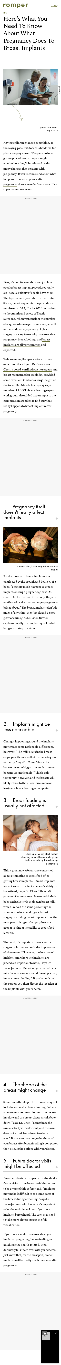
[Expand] (44, 1333)
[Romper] (15, 5)
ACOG (22, 390)
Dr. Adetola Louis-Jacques (32, 385)
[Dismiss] (55, 1333)
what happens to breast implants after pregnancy (29, 179)
